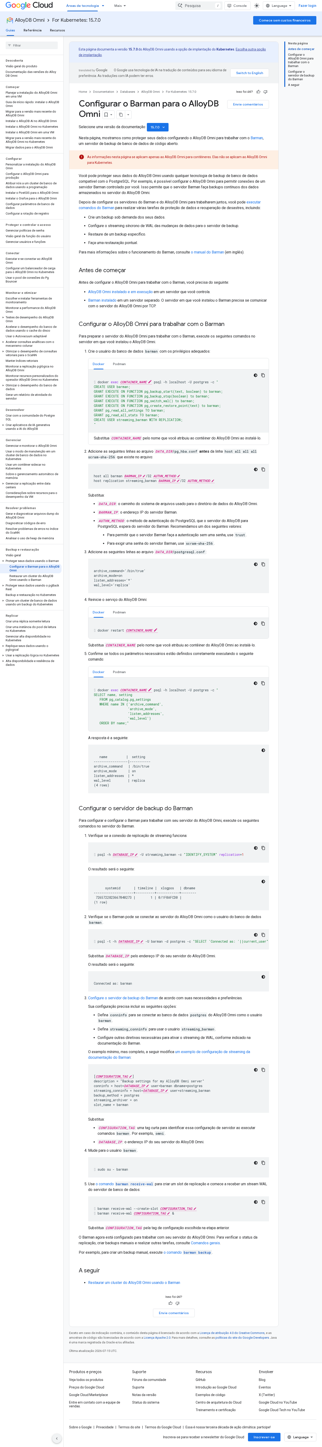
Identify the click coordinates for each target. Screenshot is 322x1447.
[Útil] (258, 91)
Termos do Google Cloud (163, 1427)
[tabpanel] (178, 405)
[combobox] (199, 5)
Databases (127, 91)
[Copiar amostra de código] (263, 375)
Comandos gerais (205, 1243)
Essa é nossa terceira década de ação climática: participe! (228, 1427)
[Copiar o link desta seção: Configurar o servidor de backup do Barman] (197, 809)
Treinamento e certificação (216, 1410)
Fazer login (307, 6)
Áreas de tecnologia (82, 6)
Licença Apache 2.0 (157, 1337)
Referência (32, 30)
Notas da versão (144, 1395)
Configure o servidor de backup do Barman (123, 998)
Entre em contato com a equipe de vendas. (94, 1404)
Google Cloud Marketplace (88, 1395)
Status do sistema (145, 1402)
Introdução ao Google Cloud (216, 1387)
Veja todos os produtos (86, 1380)
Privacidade (105, 1427)
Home (83, 91)
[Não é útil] (265, 91)
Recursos (57, 30)
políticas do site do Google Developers (242, 1337)
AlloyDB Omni (30, 20)
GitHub (201, 1380)
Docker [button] (98, 364)
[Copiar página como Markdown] (121, 115)
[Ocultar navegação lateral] (57, 1438)
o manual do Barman (207, 252)
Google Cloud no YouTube (278, 1402)
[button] (31, 319)
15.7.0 (158, 127)
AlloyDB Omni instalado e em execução (120, 292)
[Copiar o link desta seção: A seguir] (104, 1271)
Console (240, 6)
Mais (118, 6)
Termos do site (129, 1427)
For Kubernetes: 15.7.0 (76, 20)
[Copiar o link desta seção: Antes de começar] (131, 271)
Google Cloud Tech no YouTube (282, 1410)
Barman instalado (102, 300)
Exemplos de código (210, 1395)
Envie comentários (248, 104)
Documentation (103, 91)
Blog (262, 1380)
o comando (124, 1184)
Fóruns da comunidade (149, 1380)
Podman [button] (119, 364)
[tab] (98, 363)
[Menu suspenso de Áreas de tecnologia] (104, 5)
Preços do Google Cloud (86, 1387)
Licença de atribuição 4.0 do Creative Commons (232, 1333)
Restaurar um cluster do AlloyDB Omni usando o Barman (134, 1282)
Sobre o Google (80, 1427)
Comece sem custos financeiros (285, 20)
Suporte (138, 1387)
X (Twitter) (267, 1395)
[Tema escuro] (255, 375)
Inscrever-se (264, 1437)
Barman (257, 138)
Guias (10, 30)
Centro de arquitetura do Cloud (218, 1402)
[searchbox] (32, 45)
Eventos (265, 1387)
